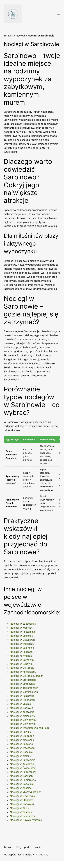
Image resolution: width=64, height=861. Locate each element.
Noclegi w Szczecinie (22, 759)
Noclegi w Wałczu (20, 755)
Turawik (8, 35)
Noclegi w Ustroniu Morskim (26, 675)
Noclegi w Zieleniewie (23, 715)
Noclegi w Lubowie (21, 663)
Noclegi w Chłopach (22, 735)
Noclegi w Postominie (23, 631)
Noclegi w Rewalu (20, 731)
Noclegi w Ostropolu (22, 667)
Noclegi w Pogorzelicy (23, 771)
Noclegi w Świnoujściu (23, 768)
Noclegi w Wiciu (19, 808)
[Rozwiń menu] (58, 14)
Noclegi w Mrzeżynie (22, 683)
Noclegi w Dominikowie (24, 691)
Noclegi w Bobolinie (22, 783)
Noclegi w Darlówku (22, 804)
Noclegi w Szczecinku (23, 623)
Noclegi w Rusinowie (22, 695)
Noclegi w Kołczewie (22, 764)
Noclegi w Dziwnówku (23, 719)
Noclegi (20, 35)
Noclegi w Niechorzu (22, 699)
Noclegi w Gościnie (21, 751)
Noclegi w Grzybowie (22, 639)
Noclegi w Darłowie (21, 707)
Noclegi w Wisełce (21, 787)
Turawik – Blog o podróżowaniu (22, 847)
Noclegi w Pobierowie (23, 779)
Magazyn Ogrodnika (36, 854)
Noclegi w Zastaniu (21, 812)
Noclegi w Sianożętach (23, 816)
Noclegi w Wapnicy (21, 627)
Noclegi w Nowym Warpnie (26, 819)
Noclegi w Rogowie (21, 743)
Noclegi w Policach (21, 651)
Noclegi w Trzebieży (22, 643)
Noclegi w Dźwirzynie (23, 795)
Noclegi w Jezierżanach (24, 687)
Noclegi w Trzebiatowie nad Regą (30, 727)
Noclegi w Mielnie (20, 703)
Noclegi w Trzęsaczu (22, 747)
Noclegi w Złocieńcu (22, 739)
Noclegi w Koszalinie (22, 711)
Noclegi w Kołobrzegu (23, 671)
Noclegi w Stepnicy (21, 800)
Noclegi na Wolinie (21, 655)
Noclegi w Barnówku (22, 659)
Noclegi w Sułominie (22, 647)
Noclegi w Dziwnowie (22, 723)
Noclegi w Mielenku (21, 635)
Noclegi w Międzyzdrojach (25, 791)
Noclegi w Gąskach (21, 775)
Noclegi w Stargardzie (23, 679)
